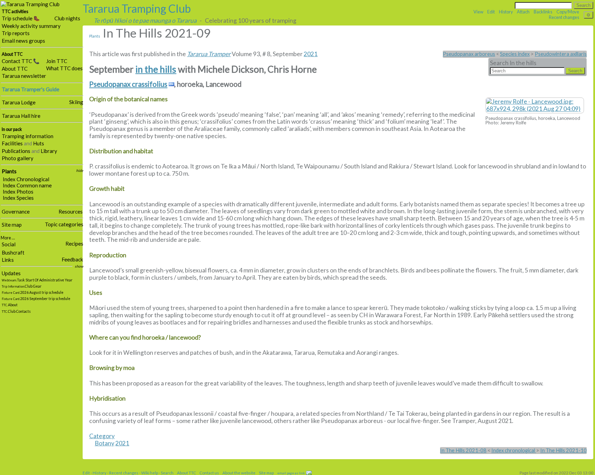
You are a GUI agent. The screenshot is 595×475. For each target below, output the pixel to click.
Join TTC (56, 61)
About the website (238, 472)
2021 (310, 54)
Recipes (74, 243)
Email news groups (23, 41)
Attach (523, 11)
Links (8, 260)
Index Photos (18, 191)
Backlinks (543, 11)
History (506, 11)
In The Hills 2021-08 (463, 450)
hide (79, 170)
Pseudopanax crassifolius (128, 84)
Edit (491, 11)
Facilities (12, 143)
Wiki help (149, 472)
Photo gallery (17, 158)
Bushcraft (13, 252)
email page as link (291, 473)
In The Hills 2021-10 (563, 450)
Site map (12, 224)
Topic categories (64, 224)
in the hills (155, 69)
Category (102, 436)
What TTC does (64, 68)
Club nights (67, 18)
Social (8, 244)
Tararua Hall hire (21, 116)
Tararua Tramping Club (137, 8)
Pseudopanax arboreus (469, 54)
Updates (11, 273)
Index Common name (27, 185)
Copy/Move (567, 11)
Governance (16, 211)
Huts (38, 143)
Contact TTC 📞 (21, 61)
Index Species (18, 198)
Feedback (72, 259)
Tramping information (27, 136)
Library (49, 151)
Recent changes (564, 17)
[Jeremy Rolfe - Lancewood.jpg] (535, 105)
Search (167, 472)
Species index (515, 54)
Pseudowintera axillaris (561, 54)
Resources (71, 211)
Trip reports (16, 33)
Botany (104, 443)
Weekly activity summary (31, 26)
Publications (16, 151)
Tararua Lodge (18, 102)
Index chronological (513, 450)
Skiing (76, 102)
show (79, 266)
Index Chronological (26, 179)
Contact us (209, 472)
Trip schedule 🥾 (21, 18)
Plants (9, 171)
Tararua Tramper (209, 54)
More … (8, 237)
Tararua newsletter (24, 76)
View (478, 11)
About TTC (15, 68)
